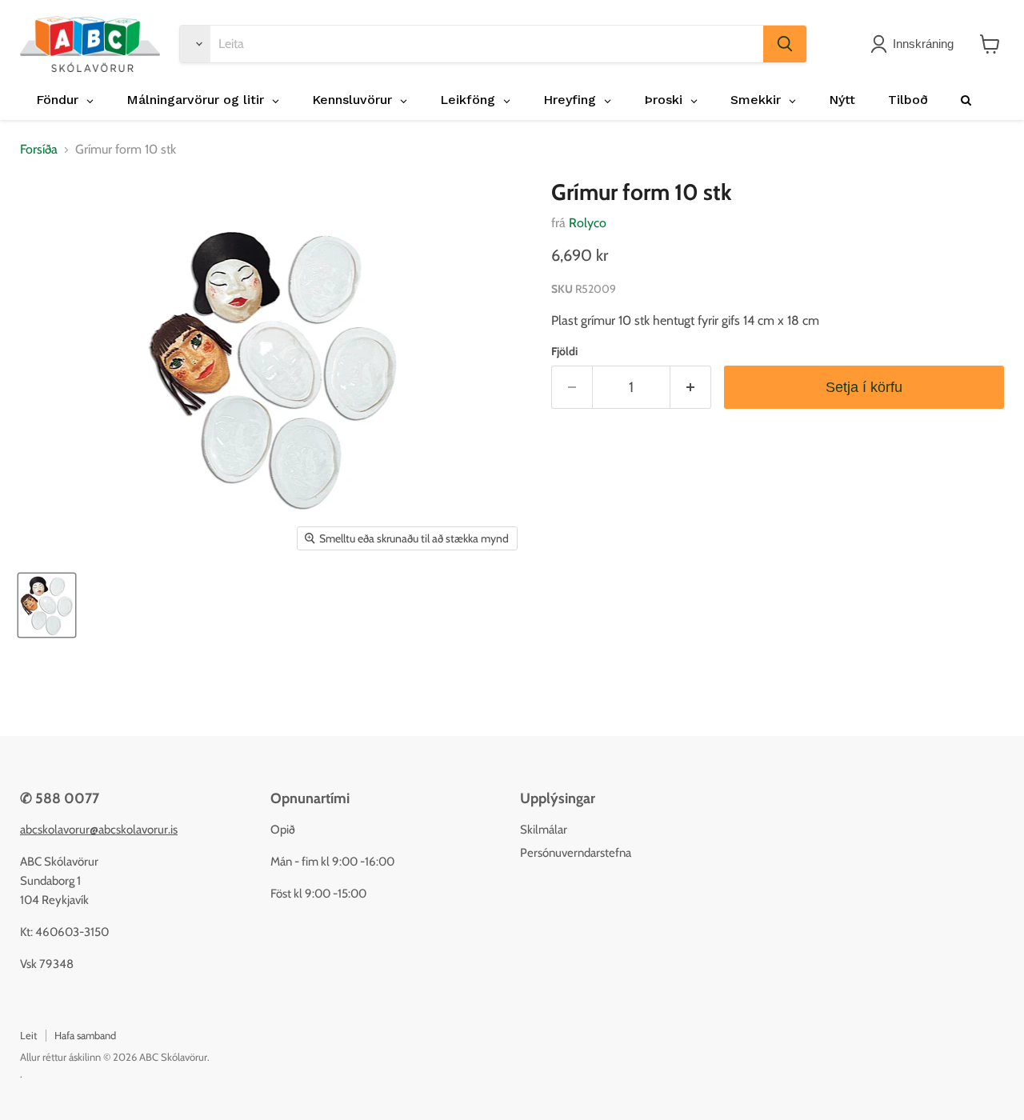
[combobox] (486, 44)
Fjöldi (564, 351)
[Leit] (784, 44)
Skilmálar (543, 829)
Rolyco (587, 222)
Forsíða (39, 149)
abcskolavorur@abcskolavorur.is (99, 829)
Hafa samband (85, 1035)
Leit (28, 1035)
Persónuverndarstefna (575, 853)
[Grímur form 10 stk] (46, 605)
